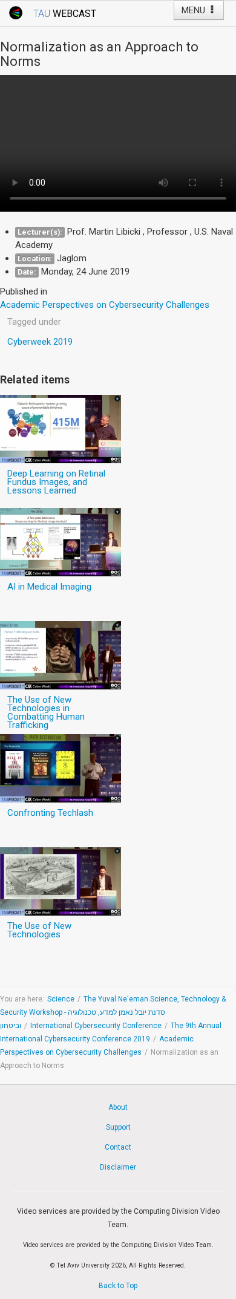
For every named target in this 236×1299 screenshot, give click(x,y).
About (118, 1107)
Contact (118, 1147)
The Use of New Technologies (39, 930)
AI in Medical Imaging (49, 586)
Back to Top (118, 1285)
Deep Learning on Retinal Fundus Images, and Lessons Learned (56, 482)
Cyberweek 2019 (40, 341)
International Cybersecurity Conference (96, 1025)
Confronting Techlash (50, 812)
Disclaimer (118, 1167)
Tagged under (34, 321)
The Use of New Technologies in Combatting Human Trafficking (46, 712)
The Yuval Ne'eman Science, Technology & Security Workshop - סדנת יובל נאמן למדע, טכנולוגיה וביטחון (113, 1012)
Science (60, 999)
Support (118, 1127)
